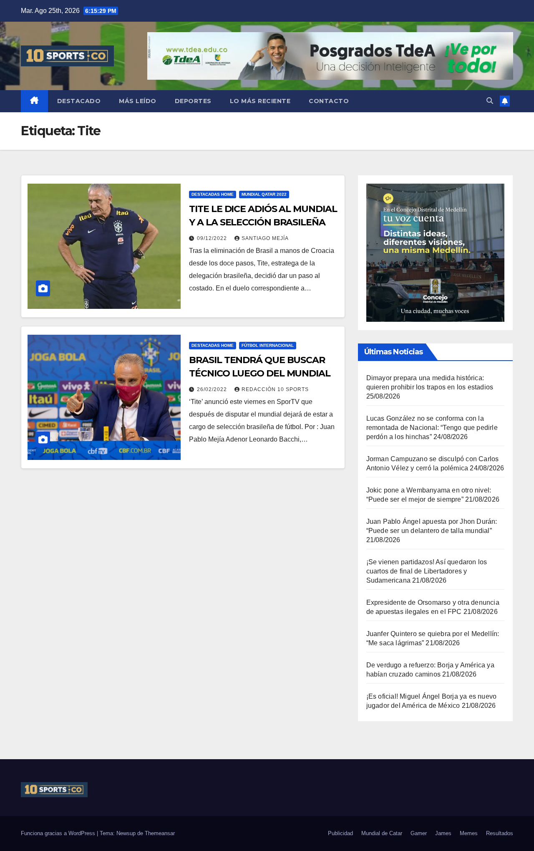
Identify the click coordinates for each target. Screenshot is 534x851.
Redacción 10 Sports (275, 389)
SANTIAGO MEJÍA (265, 238)
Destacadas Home (212, 194)
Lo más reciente (260, 101)
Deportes (193, 101)
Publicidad (340, 833)
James (443, 833)
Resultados (499, 833)
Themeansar (160, 833)
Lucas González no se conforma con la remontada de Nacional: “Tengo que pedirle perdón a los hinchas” (432, 427)
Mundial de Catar (381, 833)
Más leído (137, 101)
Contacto (329, 101)
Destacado (79, 101)
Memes (469, 833)
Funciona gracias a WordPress (59, 833)
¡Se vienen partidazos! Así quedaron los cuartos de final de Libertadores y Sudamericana (426, 571)
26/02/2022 (213, 389)
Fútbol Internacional (268, 345)
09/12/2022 (213, 238)
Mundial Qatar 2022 (264, 194)
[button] (489, 100)
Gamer (419, 833)
